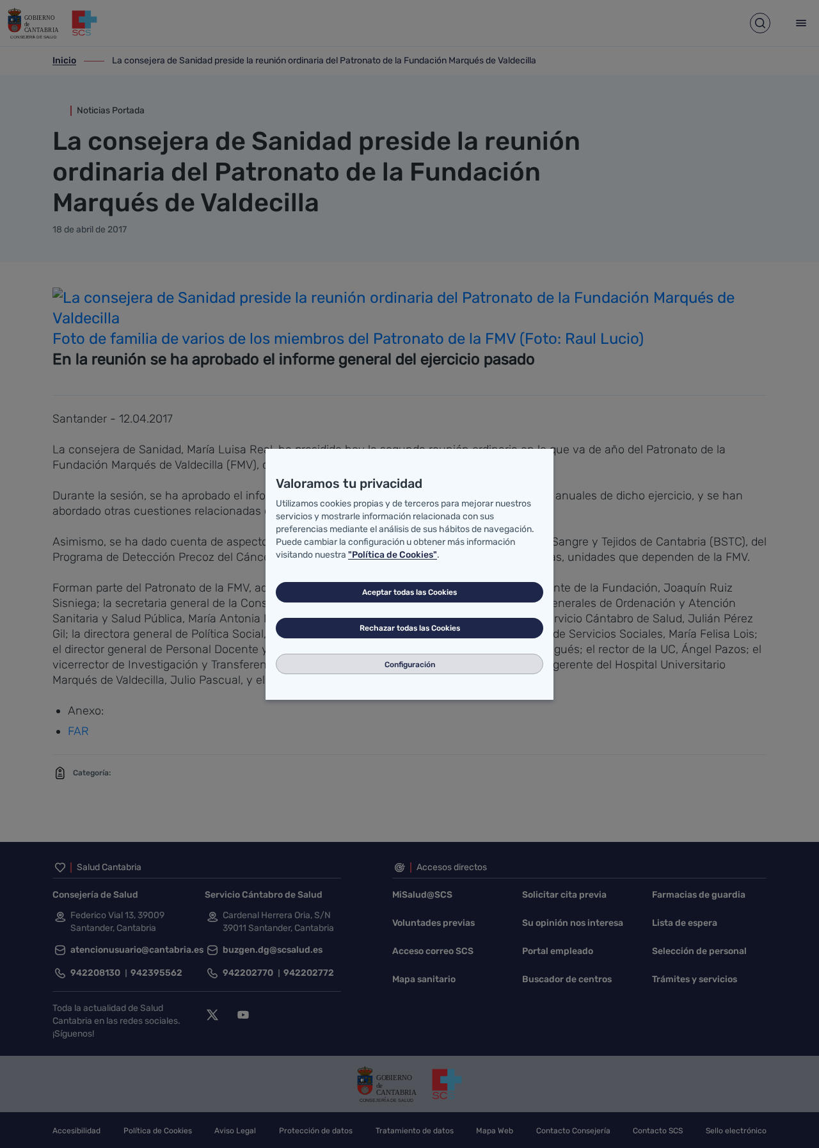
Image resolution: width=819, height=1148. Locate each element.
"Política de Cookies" (392, 554)
